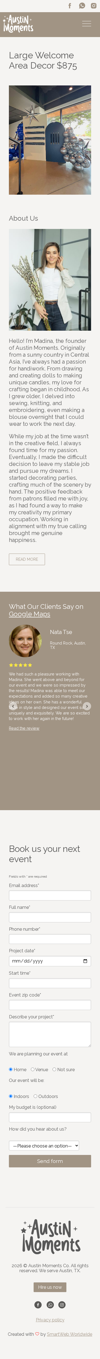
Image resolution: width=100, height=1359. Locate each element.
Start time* (20, 973)
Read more (27, 559)
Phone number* (24, 929)
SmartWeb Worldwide (69, 1334)
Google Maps (29, 614)
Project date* (22, 950)
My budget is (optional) (32, 1107)
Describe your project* (31, 1016)
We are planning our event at (38, 1054)
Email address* (24, 885)
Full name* (19, 907)
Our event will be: (26, 1080)
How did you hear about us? (38, 1129)
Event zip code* (25, 995)
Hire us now (50, 1287)
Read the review (24, 728)
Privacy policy (50, 1320)
